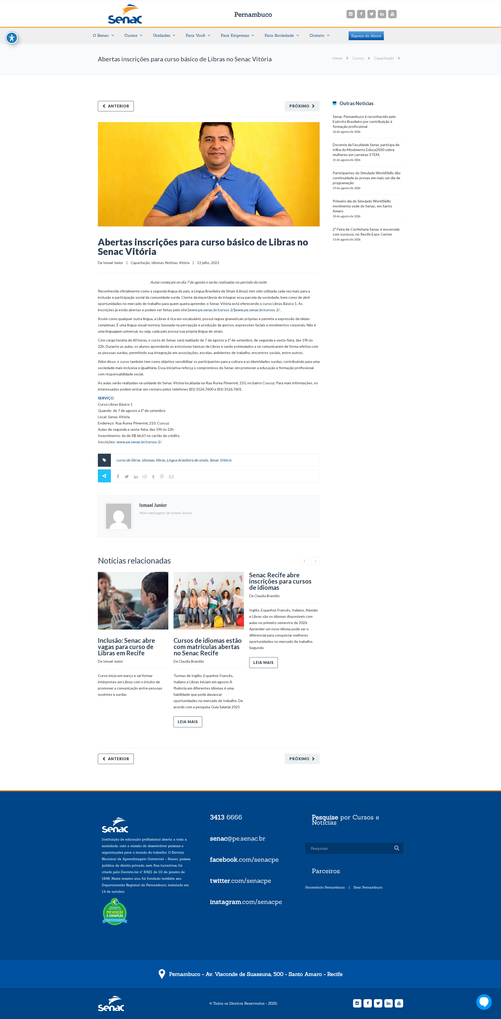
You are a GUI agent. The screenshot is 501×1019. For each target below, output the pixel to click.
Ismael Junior (113, 263)
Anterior (118, 106)
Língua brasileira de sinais (187, 460)
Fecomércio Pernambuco (325, 887)
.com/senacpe (244, 859)
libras (160, 460)
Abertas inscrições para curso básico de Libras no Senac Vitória (203, 246)
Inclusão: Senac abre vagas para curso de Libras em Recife (126, 647)
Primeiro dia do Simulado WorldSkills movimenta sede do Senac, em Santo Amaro (362, 206)
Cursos (358, 58)
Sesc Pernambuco (368, 887)
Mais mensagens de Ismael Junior (165, 513)
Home (337, 58)
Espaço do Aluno (366, 35)
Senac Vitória (220, 460)
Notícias (171, 263)
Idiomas (157, 263)
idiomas (148, 460)
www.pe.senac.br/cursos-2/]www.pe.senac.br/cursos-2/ (234, 310)
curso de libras (128, 460)
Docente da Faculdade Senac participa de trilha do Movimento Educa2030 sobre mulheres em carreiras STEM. (366, 149)
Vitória (184, 263)
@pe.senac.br (237, 838)
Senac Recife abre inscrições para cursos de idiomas (280, 581)
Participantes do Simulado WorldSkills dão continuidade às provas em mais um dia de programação (367, 178)
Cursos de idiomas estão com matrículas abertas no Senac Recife (208, 647)
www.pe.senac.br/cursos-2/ (139, 442)
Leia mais (188, 722)
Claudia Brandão (191, 661)
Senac (133, 14)
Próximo (299, 106)
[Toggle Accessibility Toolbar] (11, 38)
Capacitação (384, 58)
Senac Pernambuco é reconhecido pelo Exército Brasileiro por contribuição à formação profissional (364, 121)
